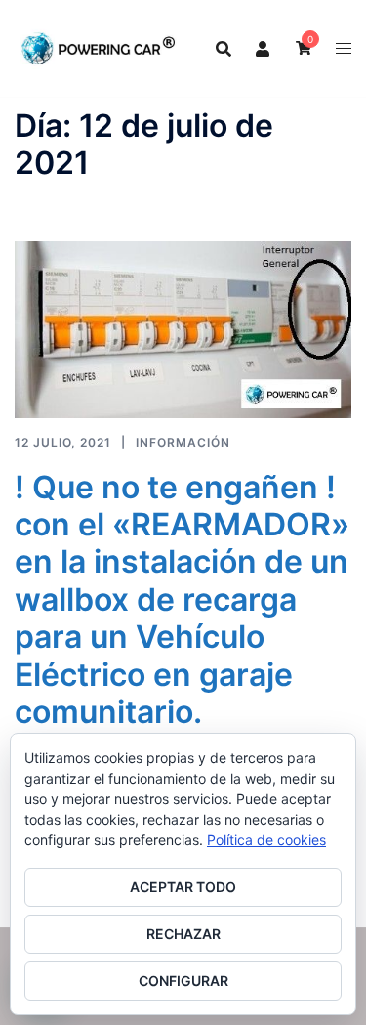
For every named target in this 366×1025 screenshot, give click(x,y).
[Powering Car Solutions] (99, 47)
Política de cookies (266, 840)
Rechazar (183, 933)
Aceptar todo (183, 886)
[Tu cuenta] (263, 48)
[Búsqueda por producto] (223, 49)
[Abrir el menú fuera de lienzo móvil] (343, 48)
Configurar (183, 980)
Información (183, 442)
